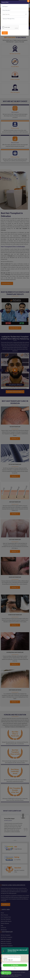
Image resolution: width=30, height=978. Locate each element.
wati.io (15, 968)
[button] (15, 965)
